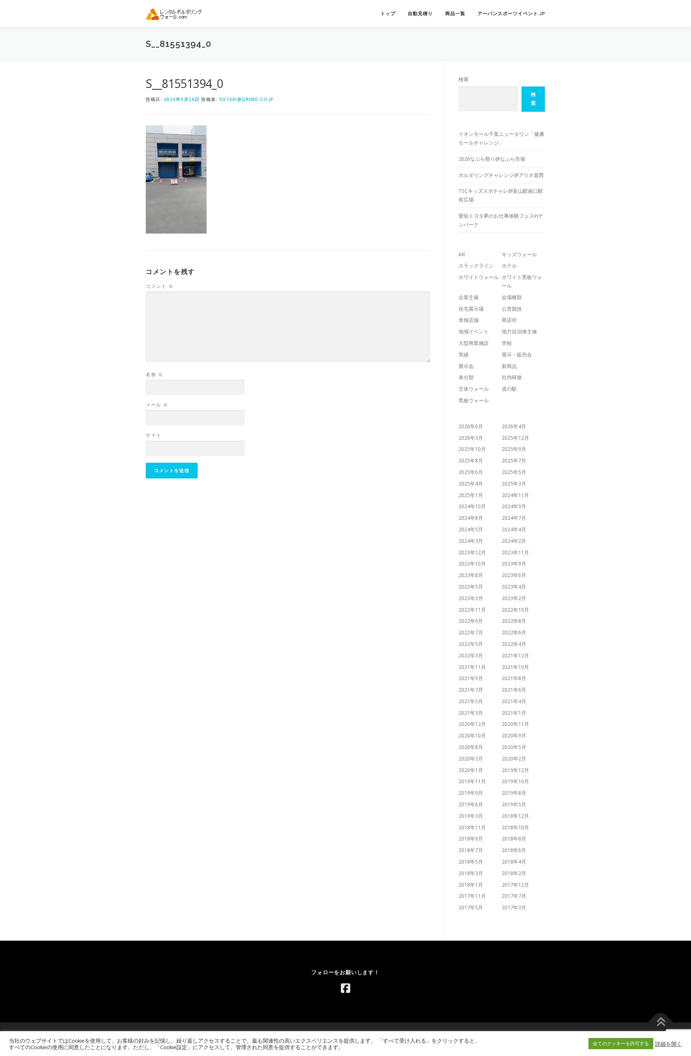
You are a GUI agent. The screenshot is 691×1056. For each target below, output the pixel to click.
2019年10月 (515, 781)
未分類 (466, 377)
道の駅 (509, 388)
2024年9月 (514, 506)
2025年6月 (471, 472)
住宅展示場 (471, 308)
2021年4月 (514, 701)
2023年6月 (514, 575)
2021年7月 (471, 689)
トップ (388, 13)
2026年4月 (514, 426)
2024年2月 (514, 540)
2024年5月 (471, 529)
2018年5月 (471, 861)
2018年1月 (471, 884)
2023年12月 (472, 552)
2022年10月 (515, 609)
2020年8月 (471, 747)
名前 (154, 374)
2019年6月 (471, 804)
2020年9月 (514, 735)
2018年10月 (515, 827)
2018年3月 (471, 873)
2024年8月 (471, 517)
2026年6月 (471, 426)
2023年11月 (515, 552)
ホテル (509, 265)
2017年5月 (471, 907)
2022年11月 (472, 609)
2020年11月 (515, 723)
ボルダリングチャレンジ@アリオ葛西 (501, 175)
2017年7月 (514, 895)
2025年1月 (471, 495)
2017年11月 (472, 895)
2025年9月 (514, 448)
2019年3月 (471, 815)
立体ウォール (474, 388)
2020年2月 (514, 758)
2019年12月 (515, 770)
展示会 (466, 366)
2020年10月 (472, 735)
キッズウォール (519, 254)
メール (157, 404)
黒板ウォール (474, 400)
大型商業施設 (474, 343)
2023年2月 (514, 598)
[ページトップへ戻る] (660, 1022)
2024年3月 (471, 540)
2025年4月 (471, 483)
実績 (464, 354)
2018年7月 (471, 850)
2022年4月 (514, 643)
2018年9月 (471, 838)
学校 (507, 343)
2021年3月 (471, 712)
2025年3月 (514, 483)
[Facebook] (345, 988)
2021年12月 (515, 655)
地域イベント (474, 331)
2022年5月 (471, 643)
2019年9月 (471, 792)
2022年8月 (514, 620)
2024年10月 (472, 506)
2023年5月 (471, 586)
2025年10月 (472, 448)
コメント (159, 286)
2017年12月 (515, 884)
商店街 (509, 319)
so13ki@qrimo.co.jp (246, 99)
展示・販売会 (517, 354)
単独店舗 (469, 319)
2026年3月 (471, 437)
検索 (464, 79)
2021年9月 (471, 678)
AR (462, 254)
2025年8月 (471, 460)
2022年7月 (471, 632)
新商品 (509, 366)
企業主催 (469, 297)
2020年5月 (514, 747)
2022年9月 (471, 620)
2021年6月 (514, 689)
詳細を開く (668, 1044)
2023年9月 (514, 563)
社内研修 (512, 377)
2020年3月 (471, 758)
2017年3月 (514, 907)
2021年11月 (472, 667)
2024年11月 (515, 495)
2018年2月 (514, 873)
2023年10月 (472, 563)
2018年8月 (514, 838)
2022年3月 (471, 655)
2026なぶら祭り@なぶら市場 (492, 158)
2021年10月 (515, 667)
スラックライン (476, 265)
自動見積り (420, 13)
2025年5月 (514, 472)
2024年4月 (514, 529)
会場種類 (512, 297)
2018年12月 (515, 815)
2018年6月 (514, 850)
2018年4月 (514, 861)
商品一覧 (455, 13)
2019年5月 (514, 804)
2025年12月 (515, 437)
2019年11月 (472, 781)
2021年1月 (514, 712)
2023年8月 (471, 575)
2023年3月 (471, 598)
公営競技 (512, 308)
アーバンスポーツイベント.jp (511, 13)
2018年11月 (472, 827)
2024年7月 (514, 517)
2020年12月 (472, 723)
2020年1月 (471, 770)
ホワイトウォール (479, 277)
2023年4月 (514, 586)
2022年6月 (514, 632)
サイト (154, 435)
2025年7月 (514, 460)
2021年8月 (514, 678)
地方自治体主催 (519, 331)
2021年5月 (471, 701)
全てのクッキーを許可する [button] (621, 1043)
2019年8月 (514, 792)
